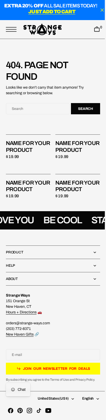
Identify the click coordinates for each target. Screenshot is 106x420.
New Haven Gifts (20, 348)
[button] (12, 29)
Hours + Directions (21, 325)
